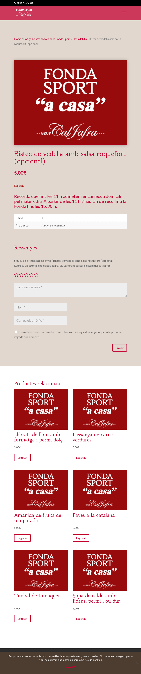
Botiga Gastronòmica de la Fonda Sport (46, 39)
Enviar (120, 348)
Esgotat (22, 457)
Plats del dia (80, 39)
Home (17, 39)
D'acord (70, 666)
